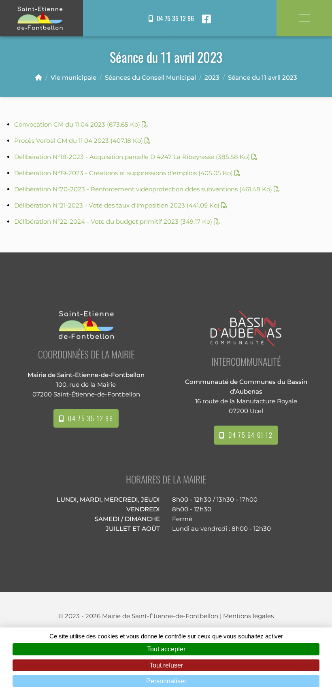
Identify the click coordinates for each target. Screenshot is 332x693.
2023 (211, 77)
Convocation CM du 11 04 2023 (77, 124)
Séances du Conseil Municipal (150, 77)
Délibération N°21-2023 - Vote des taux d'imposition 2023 (116, 205)
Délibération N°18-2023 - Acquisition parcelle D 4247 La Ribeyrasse (132, 157)
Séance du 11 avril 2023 (262, 77)
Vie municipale (73, 77)
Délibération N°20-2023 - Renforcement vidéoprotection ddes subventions (143, 189)
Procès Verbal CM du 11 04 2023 (78, 140)
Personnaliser (166, 681)
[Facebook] (206, 19)
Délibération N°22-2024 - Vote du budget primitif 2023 (113, 221)
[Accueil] (38, 77)
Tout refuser (166, 665)
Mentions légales (248, 616)
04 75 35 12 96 (173, 18)
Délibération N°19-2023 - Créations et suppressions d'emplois (123, 173)
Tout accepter (166, 649)
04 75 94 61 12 (249, 435)
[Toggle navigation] (304, 18)
